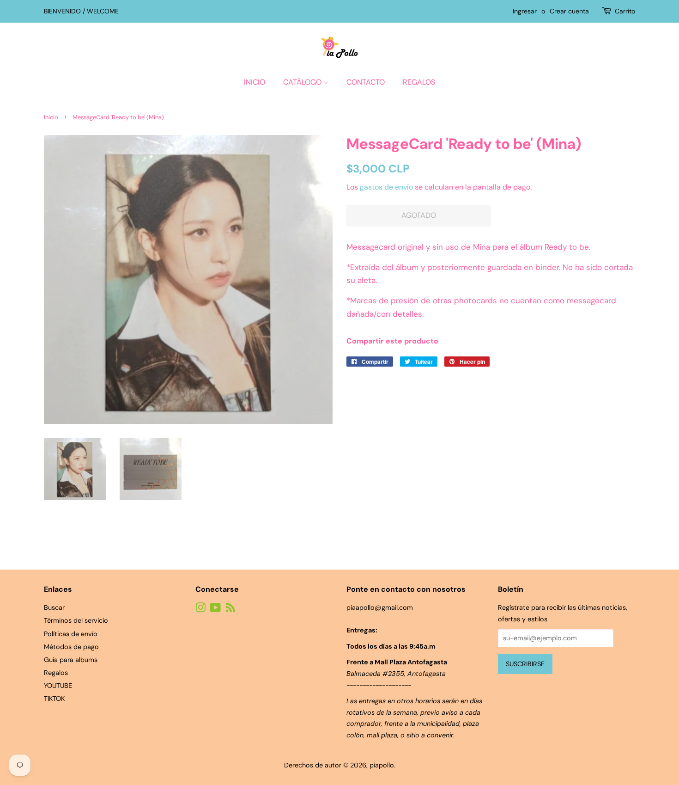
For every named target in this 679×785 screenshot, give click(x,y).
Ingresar (525, 11)
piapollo (382, 765)
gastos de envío (386, 187)
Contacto (365, 82)
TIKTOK (54, 698)
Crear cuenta (569, 11)
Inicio (254, 82)
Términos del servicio (76, 620)
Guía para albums (70, 660)
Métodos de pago (71, 647)
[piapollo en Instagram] (200, 609)
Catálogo (303, 82)
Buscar (54, 607)
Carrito (625, 11)
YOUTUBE (58, 685)
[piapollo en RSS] (230, 609)
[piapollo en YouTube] (215, 609)
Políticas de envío (70, 634)
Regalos (419, 82)
